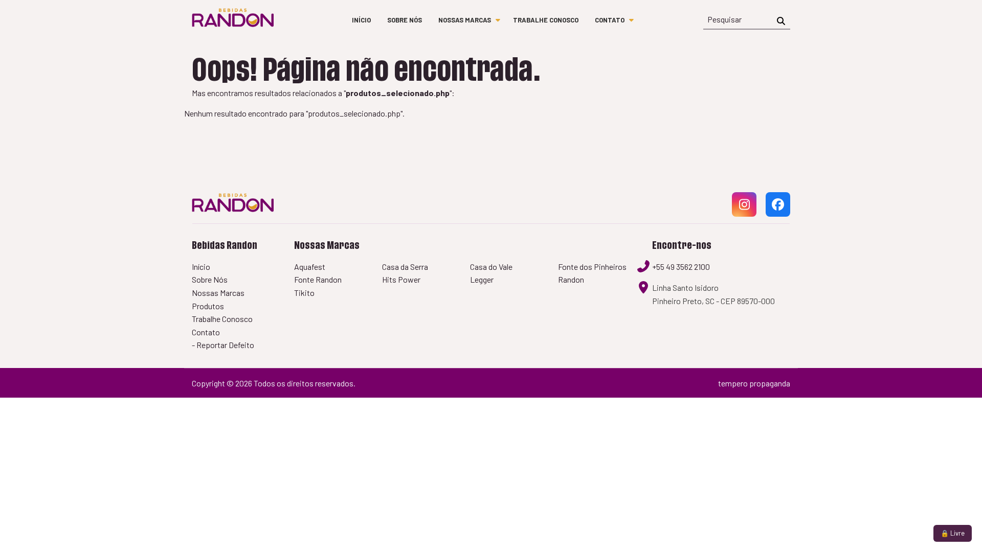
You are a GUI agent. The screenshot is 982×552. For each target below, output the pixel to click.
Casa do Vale (491, 266)
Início (361, 20)
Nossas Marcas (464, 20)
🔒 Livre (953, 533)
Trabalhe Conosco (545, 20)
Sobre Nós (404, 20)
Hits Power (401, 279)
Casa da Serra (405, 266)
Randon (571, 279)
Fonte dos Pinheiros (592, 266)
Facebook (778, 216)
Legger (482, 279)
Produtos (208, 306)
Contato (609, 20)
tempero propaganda (754, 383)
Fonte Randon (318, 279)
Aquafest (309, 266)
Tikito (304, 292)
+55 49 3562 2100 (681, 266)
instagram (744, 216)
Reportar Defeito (225, 345)
